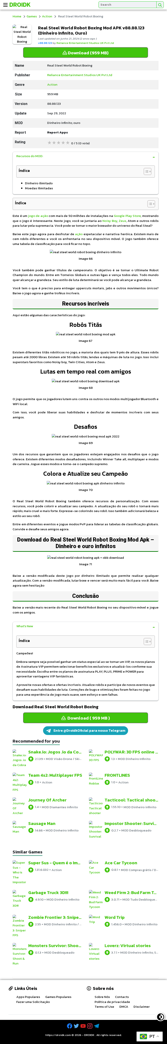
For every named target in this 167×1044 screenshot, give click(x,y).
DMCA (123, 1006)
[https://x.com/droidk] (77, 1026)
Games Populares (58, 996)
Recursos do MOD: (29, 155)
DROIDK (89, 1035)
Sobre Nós (102, 996)
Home (17, 16)
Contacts (122, 996)
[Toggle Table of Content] (145, 171)
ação (79, 233)
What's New (24, 625)
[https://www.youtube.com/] (83, 1026)
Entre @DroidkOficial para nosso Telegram (89, 730)
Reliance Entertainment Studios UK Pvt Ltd (85, 43)
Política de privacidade (112, 1001)
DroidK (20, 4)
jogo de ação (38, 215)
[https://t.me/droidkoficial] (97, 1026)
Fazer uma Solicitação (33, 1001)
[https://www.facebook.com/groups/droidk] (70, 1026)
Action (47, 16)
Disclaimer (142, 1006)
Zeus (122, 220)
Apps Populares (28, 996)
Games (32, 16)
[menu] (5, 5)
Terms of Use (104, 1006)
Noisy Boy (109, 220)
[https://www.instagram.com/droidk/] (90, 1026)
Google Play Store (127, 215)
